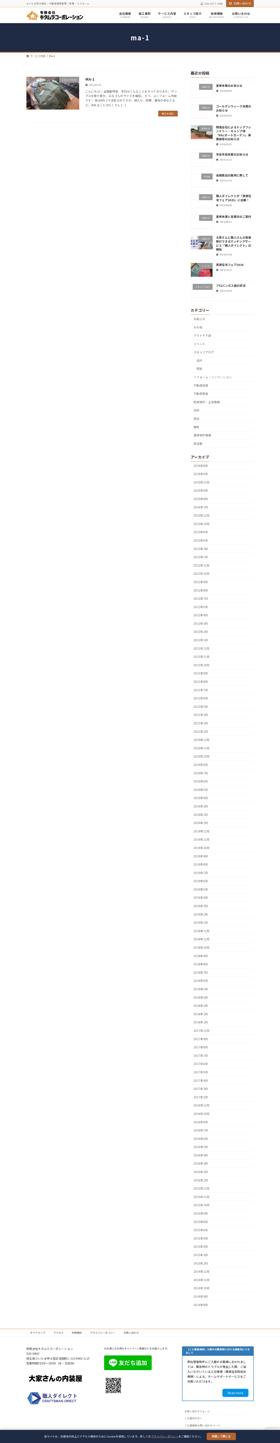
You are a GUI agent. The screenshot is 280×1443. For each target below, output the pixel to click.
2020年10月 (201, 756)
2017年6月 (200, 1064)
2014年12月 (201, 1272)
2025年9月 (200, 491)
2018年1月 (200, 1022)
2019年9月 (200, 856)
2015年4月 (200, 1247)
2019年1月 (200, 923)
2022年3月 (200, 623)
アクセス (58, 1332)
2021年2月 (200, 723)
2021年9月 (200, 673)
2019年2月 (200, 914)
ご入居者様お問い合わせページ (202, 1425)
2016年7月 (200, 1130)
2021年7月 (200, 690)
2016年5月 (200, 1147)
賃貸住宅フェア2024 (230, 265)
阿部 (199, 369)
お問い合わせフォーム (197, 1411)
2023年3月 (200, 549)
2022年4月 (200, 615)
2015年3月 (200, 1255)
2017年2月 (200, 1097)
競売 (196, 427)
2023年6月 (200, 532)
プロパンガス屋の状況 (231, 285)
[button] (235, 1393)
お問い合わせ (242, 3)
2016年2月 (200, 1172)
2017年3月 (200, 1089)
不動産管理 (200, 394)
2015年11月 (201, 1197)
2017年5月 (200, 1072)
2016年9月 (200, 1122)
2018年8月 (200, 964)
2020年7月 (200, 773)
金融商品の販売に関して (232, 175)
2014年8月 (200, 1305)
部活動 (197, 443)
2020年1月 (200, 823)
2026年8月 (200, 466)
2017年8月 (200, 1047)
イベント (199, 344)
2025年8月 (200, 499)
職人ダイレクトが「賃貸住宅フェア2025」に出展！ (233, 198)
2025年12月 (201, 482)
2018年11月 (201, 939)
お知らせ (199, 319)
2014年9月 (200, 1296)
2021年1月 (200, 731)
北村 (199, 360)
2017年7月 (200, 1055)
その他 (197, 327)
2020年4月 (200, 798)
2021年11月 (201, 657)
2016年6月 (200, 1139)
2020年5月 (200, 790)
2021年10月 (201, 665)
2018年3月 (200, 1006)
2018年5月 (200, 989)
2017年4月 (200, 1080)
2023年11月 (201, 516)
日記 (196, 410)
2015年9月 (200, 1213)
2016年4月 (200, 1155)
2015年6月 (200, 1230)
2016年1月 (200, 1180)
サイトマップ (37, 1332)
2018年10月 (201, 947)
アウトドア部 (202, 335)
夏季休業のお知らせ (229, 86)
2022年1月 (200, 640)
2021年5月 (200, 707)
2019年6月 (200, 881)
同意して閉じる (221, 1436)
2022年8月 (200, 590)
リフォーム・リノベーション (212, 377)
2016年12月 (201, 1105)
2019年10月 (201, 848)
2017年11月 (201, 1031)
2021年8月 (200, 682)
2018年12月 (201, 931)
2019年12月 (201, 831)
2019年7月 (200, 873)
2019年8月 (200, 865)
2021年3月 (200, 715)
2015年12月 (201, 1189)
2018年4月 (200, 997)
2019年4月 (200, 898)
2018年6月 (200, 981)
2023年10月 (201, 524)
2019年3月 (200, 906)
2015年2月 (200, 1263)
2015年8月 (200, 1222)
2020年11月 (201, 748)
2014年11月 (201, 1280)
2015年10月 (201, 1205)
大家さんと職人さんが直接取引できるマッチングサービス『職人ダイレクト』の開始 (233, 243)
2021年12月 (201, 648)
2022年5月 (200, 607)
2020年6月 (200, 781)
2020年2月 (200, 815)
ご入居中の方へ (193, 1418)
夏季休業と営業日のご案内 (233, 217)
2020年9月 (200, 765)
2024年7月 (200, 507)
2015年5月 (200, 1238)
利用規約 (77, 1332)
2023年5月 (200, 540)
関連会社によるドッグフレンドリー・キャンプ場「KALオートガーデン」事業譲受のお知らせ (233, 133)
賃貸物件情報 (202, 435)
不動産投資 (200, 385)
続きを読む (168, 113)
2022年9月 (200, 582)
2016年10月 (201, 1114)
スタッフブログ (203, 352)
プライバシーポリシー (164, 1436)
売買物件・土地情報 (206, 402)
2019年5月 (200, 889)
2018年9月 (200, 956)
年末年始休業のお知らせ (232, 154)
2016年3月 (200, 1164)
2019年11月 (201, 840)
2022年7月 (200, 599)
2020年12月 (201, 740)
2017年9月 (200, 1039)
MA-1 (90, 79)
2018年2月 (200, 1014)
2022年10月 (201, 574)
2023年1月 (200, 557)
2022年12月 (201, 565)
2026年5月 (200, 474)
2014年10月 (201, 1288)
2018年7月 (200, 972)
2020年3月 (200, 806)
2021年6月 (200, 698)
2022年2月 (200, 632)
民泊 (196, 419)
